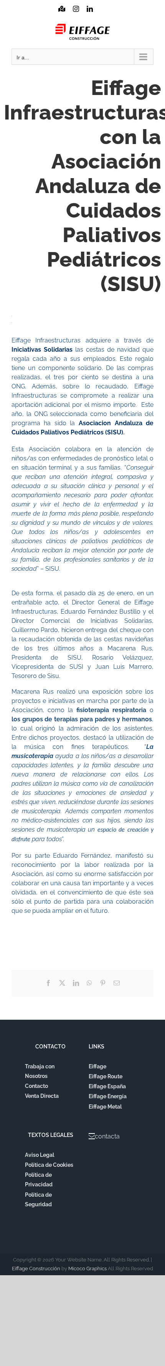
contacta (107, 1136)
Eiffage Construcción (36, 1268)
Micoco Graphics (87, 1268)
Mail (103, 16)
